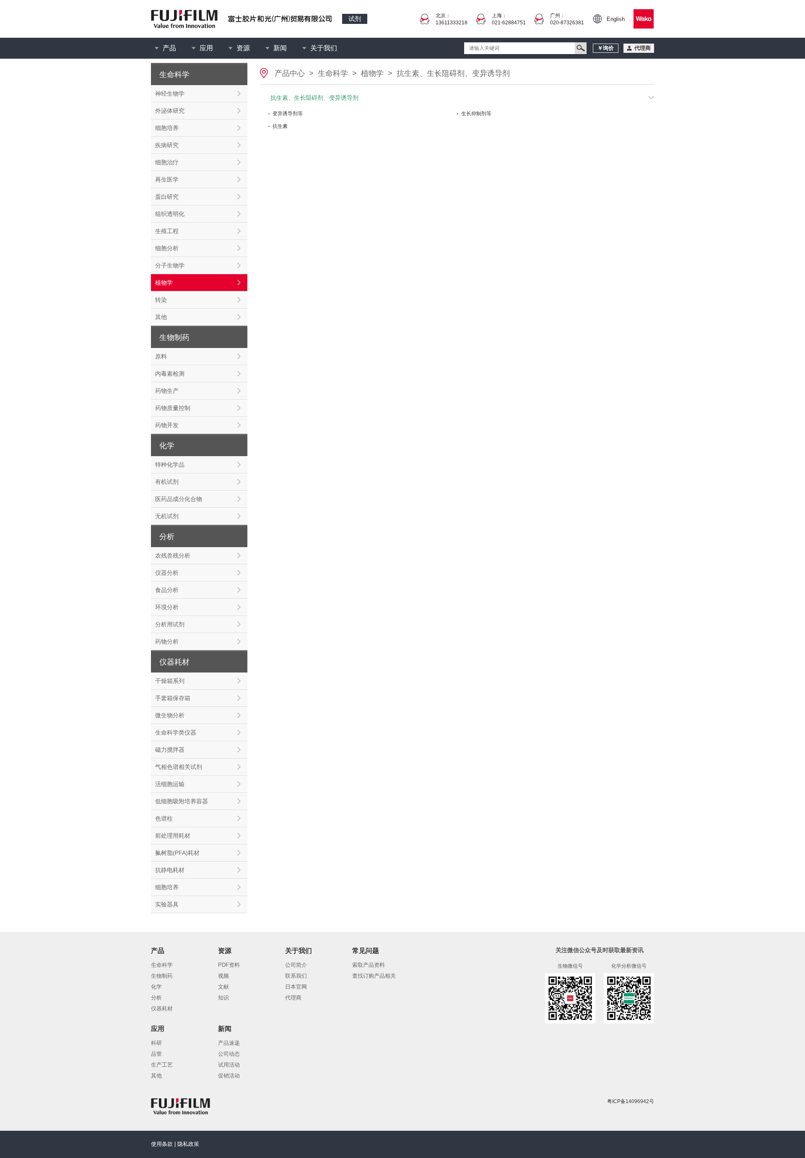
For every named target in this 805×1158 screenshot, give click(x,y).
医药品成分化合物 (178, 499)
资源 (243, 48)
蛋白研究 (167, 196)
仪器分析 (167, 572)
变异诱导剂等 (288, 114)
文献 (223, 987)
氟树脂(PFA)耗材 (177, 852)
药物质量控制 (172, 408)
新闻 (280, 48)
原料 (161, 356)
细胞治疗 (167, 162)
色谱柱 (164, 818)
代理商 (293, 997)
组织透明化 (169, 213)
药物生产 (167, 390)
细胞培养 (167, 128)
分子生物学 (169, 265)
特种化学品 (169, 464)
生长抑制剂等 (476, 114)
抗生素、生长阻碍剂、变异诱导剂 (453, 73)
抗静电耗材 (169, 870)
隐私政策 (188, 1144)
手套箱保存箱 (172, 698)
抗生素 (280, 126)
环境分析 (167, 607)
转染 (161, 299)
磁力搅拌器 (169, 749)
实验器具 (167, 904)
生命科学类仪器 (175, 732)
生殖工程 (167, 231)
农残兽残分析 (172, 555)
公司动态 (229, 1054)
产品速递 (229, 1043)
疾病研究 (167, 145)
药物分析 (167, 641)
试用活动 (229, 1065)
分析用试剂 (169, 624)
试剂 (354, 18)
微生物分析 (169, 715)
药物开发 (167, 425)
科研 (156, 1043)
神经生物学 (169, 93)
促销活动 (229, 1075)
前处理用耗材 (172, 835)
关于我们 (323, 48)
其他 (161, 317)
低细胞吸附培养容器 (181, 801)
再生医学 (167, 179)
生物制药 (162, 976)
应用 (206, 48)
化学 (156, 987)
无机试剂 (167, 516)
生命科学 (333, 73)
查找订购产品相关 (374, 976)
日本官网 (296, 987)
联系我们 (296, 976)
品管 (156, 1054)
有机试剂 (167, 481)
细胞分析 (167, 248)
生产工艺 (162, 1065)
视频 (223, 976)
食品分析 (167, 590)
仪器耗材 (162, 1008)
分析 (156, 997)
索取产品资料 (368, 965)
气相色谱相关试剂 (178, 766)
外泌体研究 (169, 110)
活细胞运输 (169, 784)
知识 (223, 997)
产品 (169, 48)
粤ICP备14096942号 (630, 1101)
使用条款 (162, 1144)
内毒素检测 (169, 373)
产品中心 (290, 73)
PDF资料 (229, 965)
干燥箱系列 (169, 681)
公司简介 (296, 965)
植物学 (164, 282)
